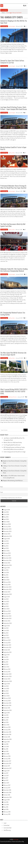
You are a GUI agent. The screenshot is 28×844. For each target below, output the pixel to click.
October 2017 (7, 766)
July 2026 (6, 512)
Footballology (4, 26)
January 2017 (7, 787)
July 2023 (6, 599)
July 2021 (6, 657)
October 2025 (7, 534)
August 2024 (7, 567)
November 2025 (7, 531)
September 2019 (8, 710)
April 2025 (6, 548)
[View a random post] (25, 5)
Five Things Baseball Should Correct (12, 445)
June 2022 (6, 630)
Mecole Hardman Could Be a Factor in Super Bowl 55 (13, 148)
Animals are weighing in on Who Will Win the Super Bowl (13, 21)
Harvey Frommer (13, 397)
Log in (5, 823)
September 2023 (8, 594)
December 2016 (7, 790)
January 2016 (7, 814)
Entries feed (6, 825)
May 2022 (6, 633)
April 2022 (6, 635)
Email (1, 492)
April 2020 (6, 693)
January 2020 (7, 700)
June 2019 (6, 717)
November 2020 (8, 676)
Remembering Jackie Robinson (15, 480)
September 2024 (8, 565)
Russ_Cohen (12, 152)
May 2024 (6, 575)
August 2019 (7, 712)
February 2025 (7, 553)
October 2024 (7, 563)
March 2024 (6, 579)
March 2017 (6, 783)
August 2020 (7, 683)
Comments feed (7, 828)
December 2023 (7, 587)
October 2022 (7, 621)
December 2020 (7, 674)
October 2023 (7, 592)
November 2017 (7, 763)
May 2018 (6, 749)
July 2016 (6, 802)
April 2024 (6, 577)
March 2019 (6, 725)
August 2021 (6, 654)
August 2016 (7, 799)
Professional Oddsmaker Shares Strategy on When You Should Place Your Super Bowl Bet (13, 186)
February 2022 (7, 640)
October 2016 (7, 795)
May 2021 (6, 662)
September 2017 (7, 768)
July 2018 (6, 744)
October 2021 (7, 650)
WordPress (9, 841)
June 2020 (6, 688)
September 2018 (8, 739)
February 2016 (7, 812)
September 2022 (8, 623)
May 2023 (6, 604)
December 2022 (7, 616)
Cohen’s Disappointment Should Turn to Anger (15, 452)
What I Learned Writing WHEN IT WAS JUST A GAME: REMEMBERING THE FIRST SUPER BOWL (13, 391)
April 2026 (6, 519)
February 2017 (7, 785)
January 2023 (7, 613)
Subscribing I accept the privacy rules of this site (11, 497)
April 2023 (6, 606)
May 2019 (6, 720)
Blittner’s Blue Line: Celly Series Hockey (13, 442)
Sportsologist (12, 26)
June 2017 (6, 775)
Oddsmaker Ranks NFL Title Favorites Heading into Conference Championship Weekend (14, 270)
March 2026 (6, 521)
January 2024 (7, 584)
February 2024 (7, 582)
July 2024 (6, 570)
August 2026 (7, 509)
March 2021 (6, 667)
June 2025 (6, 543)
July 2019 (6, 715)
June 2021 (6, 659)
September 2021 (7, 652)
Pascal (4, 480)
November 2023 (7, 589)
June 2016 (6, 804)
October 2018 (7, 737)
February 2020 (7, 698)
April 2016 (6, 809)
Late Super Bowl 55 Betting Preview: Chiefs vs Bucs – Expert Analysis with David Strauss (13, 108)
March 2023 (6, 609)
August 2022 (7, 625)
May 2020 (6, 691)
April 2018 (6, 751)
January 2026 (7, 526)
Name (1, 486)
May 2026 (6, 517)
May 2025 (6, 546)
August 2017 (6, 770)
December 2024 (7, 558)
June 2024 (6, 572)
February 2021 (7, 669)
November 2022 (7, 618)
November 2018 (7, 734)
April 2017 (6, 780)
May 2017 (6, 778)
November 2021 (7, 647)
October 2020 (7, 679)
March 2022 (6, 638)
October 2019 (7, 708)
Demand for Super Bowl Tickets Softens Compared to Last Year (12, 61)
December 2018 (7, 732)
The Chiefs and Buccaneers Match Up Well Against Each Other (12, 225)
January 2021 (7, 671)
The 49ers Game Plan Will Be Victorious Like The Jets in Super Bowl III (13, 353)
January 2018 (7, 758)
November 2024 (7, 560)
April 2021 (6, 664)
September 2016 (8, 797)
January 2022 (7, 642)
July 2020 (6, 686)
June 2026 (6, 514)
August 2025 (7, 538)
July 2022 (6, 628)
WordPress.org (7, 830)
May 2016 (6, 807)
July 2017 (6, 773)
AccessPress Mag (20, 841)
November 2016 (7, 792)
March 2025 (6, 550)
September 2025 (8, 536)
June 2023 (6, 601)
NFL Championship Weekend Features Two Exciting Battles (12, 313)
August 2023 (7, 596)
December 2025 (7, 529)
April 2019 (6, 722)
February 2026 (7, 524)
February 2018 (7, 756)
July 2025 (6, 541)
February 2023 (7, 611)
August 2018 (7, 741)
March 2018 (6, 754)
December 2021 (7, 645)
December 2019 (7, 703)
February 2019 (7, 727)
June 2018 (6, 746)
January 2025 (7, 555)
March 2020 (6, 696)
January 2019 (7, 729)
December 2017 (7, 761)
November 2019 (7, 705)
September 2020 (8, 681)
